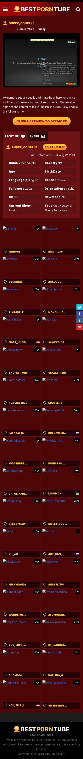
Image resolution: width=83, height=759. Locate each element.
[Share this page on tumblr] (79, 320)
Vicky (41, 29)
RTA (32, 735)
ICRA (50, 735)
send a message (55, 147)
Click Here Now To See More (41, 121)
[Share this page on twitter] (79, 307)
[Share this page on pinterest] (79, 327)
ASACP (41, 735)
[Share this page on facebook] (79, 314)
